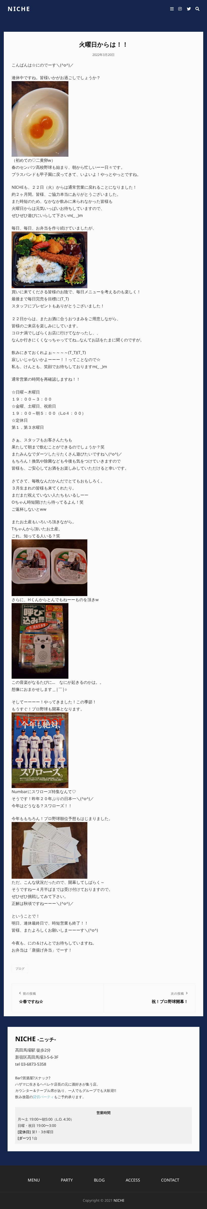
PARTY (67, 1180)
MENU (34, 1180)
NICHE (19, 9)
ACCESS (133, 1180)
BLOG (99, 1180)
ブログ (19, 968)
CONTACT (170, 1180)
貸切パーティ (43, 1096)
